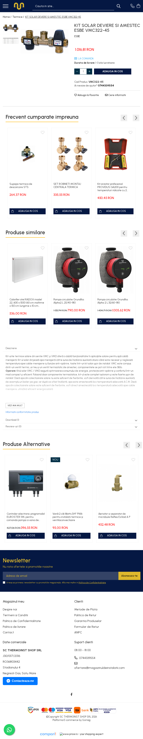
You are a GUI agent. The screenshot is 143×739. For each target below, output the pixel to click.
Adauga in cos (112, 71)
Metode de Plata (85, 609)
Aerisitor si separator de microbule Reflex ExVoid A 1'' (114, 515)
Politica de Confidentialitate (92, 582)
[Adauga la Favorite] (43, 133)
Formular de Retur (86, 626)
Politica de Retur (85, 615)
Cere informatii (117, 95)
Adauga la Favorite (88, 95)
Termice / (18, 16)
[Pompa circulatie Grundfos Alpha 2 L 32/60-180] (115, 269)
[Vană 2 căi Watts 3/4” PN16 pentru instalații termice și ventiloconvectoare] (71, 482)
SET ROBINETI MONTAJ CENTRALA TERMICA (67, 185)
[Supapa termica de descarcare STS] (27, 154)
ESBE (77, 36)
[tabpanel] (44, 42)
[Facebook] (71, 695)
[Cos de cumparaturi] (138, 6)
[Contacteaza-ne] (132, 6)
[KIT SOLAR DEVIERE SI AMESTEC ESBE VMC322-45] (44, 42)
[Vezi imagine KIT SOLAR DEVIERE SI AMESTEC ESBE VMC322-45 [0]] (10, 28)
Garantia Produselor (88, 621)
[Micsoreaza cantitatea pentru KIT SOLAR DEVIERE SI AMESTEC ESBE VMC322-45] (77, 71)
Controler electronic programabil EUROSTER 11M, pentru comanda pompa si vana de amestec (26, 517)
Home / (7, 16)
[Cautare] (118, 6)
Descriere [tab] (11, 348)
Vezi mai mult (15, 405)
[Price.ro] (81, 734)
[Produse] (5, 6)
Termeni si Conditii (15, 615)
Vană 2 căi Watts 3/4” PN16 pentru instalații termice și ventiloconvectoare (68, 517)
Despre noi (10, 609)
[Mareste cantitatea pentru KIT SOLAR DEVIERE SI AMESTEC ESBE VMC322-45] (89, 71)
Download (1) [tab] (12, 419)
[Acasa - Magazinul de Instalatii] (19, 6)
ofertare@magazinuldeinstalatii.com (90, 668)
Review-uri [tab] (13, 426)
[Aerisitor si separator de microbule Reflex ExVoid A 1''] (117, 482)
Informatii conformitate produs (22, 412)
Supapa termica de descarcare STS (20, 185)
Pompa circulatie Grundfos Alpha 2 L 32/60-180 (112, 301)
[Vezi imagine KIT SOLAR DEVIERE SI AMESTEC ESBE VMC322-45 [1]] (10, 41)
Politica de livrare (14, 626)
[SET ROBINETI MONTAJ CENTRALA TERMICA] (71, 154)
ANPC (78, 632)
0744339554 (86, 658)
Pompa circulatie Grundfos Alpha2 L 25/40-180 (68, 301)
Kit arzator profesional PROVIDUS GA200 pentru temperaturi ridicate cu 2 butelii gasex (112, 187)
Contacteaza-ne (23, 680)
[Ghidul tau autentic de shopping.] (48, 734)
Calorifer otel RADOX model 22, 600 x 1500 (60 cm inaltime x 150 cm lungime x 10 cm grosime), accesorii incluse (26, 302)
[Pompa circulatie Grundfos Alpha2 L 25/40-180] (71, 269)
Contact (8, 632)
